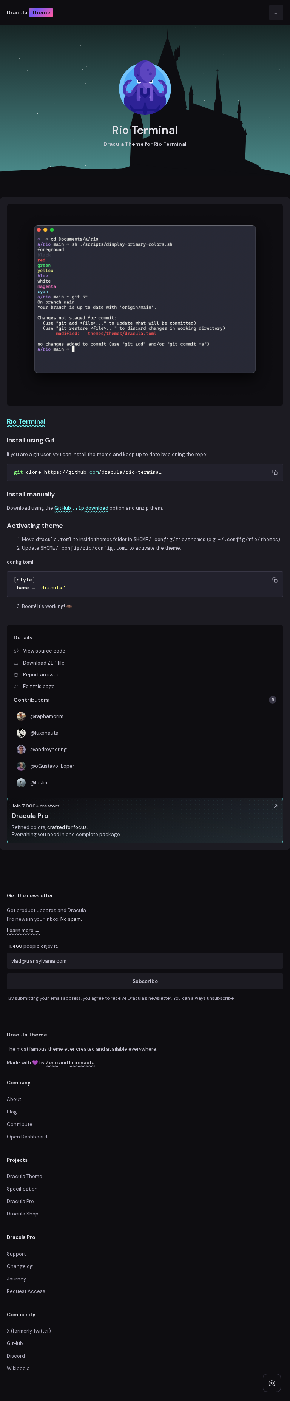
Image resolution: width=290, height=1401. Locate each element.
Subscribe (145, 981)
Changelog (20, 1266)
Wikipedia (18, 1368)
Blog (12, 1112)
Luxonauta (82, 1062)
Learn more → (23, 930)
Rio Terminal (26, 421)
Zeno (52, 1062)
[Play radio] (272, 1383)
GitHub (15, 1343)
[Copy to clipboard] (275, 472)
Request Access (26, 1291)
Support (16, 1254)
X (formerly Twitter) (29, 1331)
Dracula (29, 12)
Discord (16, 1356)
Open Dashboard (27, 1136)
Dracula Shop (23, 1214)
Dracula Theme (27, 1034)
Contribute (19, 1124)
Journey (16, 1279)
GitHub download (81, 508)
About (14, 1099)
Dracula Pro (20, 1201)
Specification (22, 1189)
